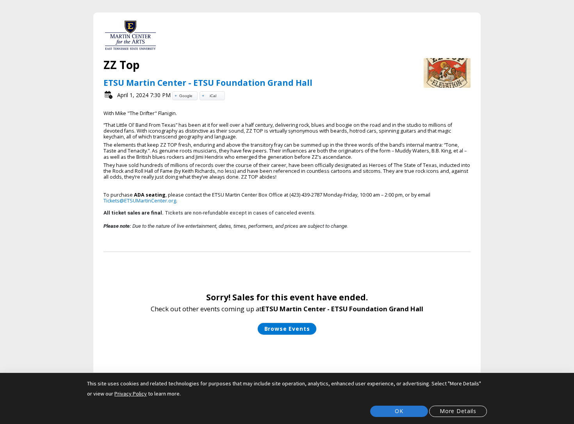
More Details (458, 411)
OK (399, 411)
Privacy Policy (130, 393)
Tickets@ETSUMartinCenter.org (139, 200)
